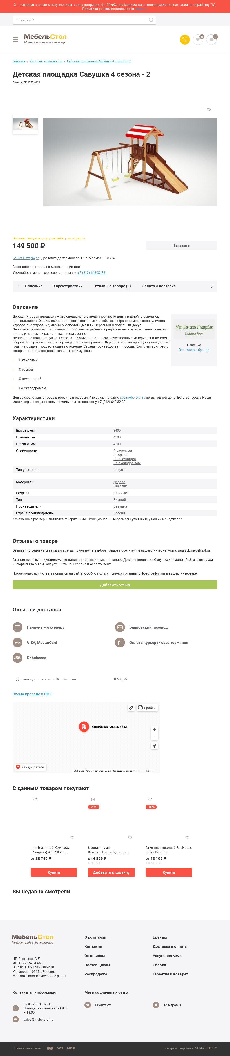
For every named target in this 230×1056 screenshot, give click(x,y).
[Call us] (185, 40)
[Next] (211, 286)
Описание (34, 285)
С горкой (120, 454)
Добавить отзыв (115, 584)
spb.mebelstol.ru (132, 397)
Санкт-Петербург (26, 258)
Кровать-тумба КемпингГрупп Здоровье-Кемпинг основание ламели (110, 849)
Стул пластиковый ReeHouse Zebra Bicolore (169, 849)
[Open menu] (15, 40)
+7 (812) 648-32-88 (91, 272)
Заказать (181, 245)
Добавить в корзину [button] (111, 872)
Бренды (160, 937)
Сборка (159, 964)
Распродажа (95, 974)
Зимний (119, 499)
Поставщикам (97, 964)
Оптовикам (94, 955)
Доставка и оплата (170, 946)
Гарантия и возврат (170, 974)
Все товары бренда (194, 349)
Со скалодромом (127, 463)
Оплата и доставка (159, 285)
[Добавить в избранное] (209, 110)
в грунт (119, 469)
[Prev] (18, 286)
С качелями (122, 450)
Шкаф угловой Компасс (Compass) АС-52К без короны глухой (50, 849)
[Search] (151, 20)
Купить (54, 872)
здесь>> (141, 8)
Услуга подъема (167, 955)
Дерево (119, 482)
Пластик (120, 486)
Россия (119, 513)
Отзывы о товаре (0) (112, 285)
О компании (95, 937)
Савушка (120, 506)
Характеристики (68, 285)
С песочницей (124, 458)
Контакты (93, 946)
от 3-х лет (120, 492)
